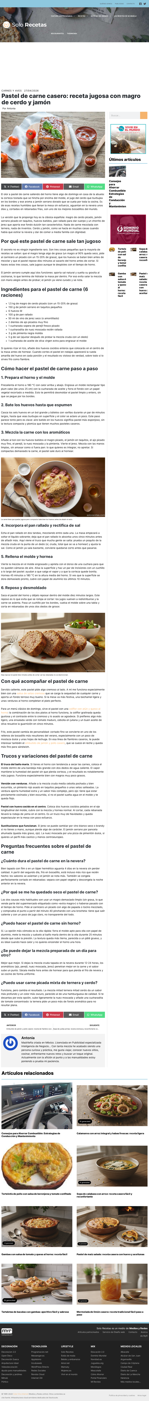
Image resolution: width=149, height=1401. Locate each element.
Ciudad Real (126, 1367)
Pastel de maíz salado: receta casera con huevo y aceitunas (110, 1254)
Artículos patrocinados (88, 1332)
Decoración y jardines (11, 1374)
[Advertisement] (74, 64)
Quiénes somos (106, 4)
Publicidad (119, 4)
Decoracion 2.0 (8, 1352)
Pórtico (4, 1381)
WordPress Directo (40, 1367)
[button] (73, 16)
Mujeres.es (66, 1370)
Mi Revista (96, 1381)
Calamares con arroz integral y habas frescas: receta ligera (110, 1133)
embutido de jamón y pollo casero (45, 743)
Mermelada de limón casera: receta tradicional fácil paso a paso (110, 1313)
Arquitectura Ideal (9, 1363)
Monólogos (96, 1367)
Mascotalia (96, 1370)
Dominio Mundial (98, 1355)
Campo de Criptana (130, 1363)
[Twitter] (144, 3)
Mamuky (65, 1367)
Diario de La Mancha (130, 1374)
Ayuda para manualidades (13, 1370)
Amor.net (65, 1363)
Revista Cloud (37, 1374)
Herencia (125, 1378)
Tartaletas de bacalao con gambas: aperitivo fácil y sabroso (35, 1311)
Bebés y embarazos (70, 1359)
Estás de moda (68, 1355)
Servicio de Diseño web (114, 1332)
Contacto (131, 4)
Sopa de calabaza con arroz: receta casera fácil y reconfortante (104, 1195)
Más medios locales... (131, 1381)
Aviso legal (142, 1395)
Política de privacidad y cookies (122, 1395)
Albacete (125, 1352)
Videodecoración (9, 1367)
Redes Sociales (38, 1370)
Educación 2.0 (97, 1352)
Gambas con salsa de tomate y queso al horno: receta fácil (122, 284)
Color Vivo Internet (20, 1394)
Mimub (4, 1378)
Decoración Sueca (10, 1359)
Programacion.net (39, 1352)
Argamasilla (126, 1359)
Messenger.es (37, 1355)
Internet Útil (36, 1378)
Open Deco (6, 1355)
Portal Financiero (99, 1378)
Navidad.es (96, 1359)
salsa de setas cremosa (31, 693)
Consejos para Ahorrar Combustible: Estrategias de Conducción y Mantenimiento (119, 194)
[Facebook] (140, 3)
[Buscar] (143, 115)
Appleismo (36, 1359)
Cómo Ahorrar (97, 1374)
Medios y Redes (138, 1328)
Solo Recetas (67, 1352)
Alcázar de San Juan (130, 1355)
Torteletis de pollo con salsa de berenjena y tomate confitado (36, 1193)
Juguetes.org (97, 1363)
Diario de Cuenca (129, 1370)
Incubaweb (36, 1363)
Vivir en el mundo (69, 1374)
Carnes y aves (11, 90)
